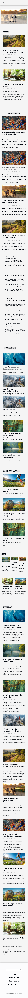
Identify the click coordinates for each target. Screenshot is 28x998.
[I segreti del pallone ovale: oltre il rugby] (14, 505)
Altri (14, 988)
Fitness (14, 974)
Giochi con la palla (14, 984)
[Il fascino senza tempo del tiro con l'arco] (13, 426)
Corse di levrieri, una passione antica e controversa (13, 201)
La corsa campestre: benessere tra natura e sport (14, 16)
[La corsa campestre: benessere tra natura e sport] (14, 41)
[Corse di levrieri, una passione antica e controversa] (14, 191)
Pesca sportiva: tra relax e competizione (15, 284)
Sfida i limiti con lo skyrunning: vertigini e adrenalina (13, 257)
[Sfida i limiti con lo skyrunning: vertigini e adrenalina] (14, 381)
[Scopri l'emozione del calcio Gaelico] (14, 480)
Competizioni (14, 978)
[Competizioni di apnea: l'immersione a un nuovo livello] (14, 358)
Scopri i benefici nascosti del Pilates (13, 85)
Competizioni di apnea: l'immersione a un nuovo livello (15, 297)
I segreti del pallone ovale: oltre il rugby (14, 324)
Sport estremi (14, 981)
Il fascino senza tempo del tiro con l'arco (14, 271)
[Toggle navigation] (4, 2)
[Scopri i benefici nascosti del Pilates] (14, 75)
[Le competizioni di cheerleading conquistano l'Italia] (14, 123)
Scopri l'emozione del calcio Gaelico (12, 490)
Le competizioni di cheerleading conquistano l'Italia (13, 133)
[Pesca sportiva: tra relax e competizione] (13, 447)
